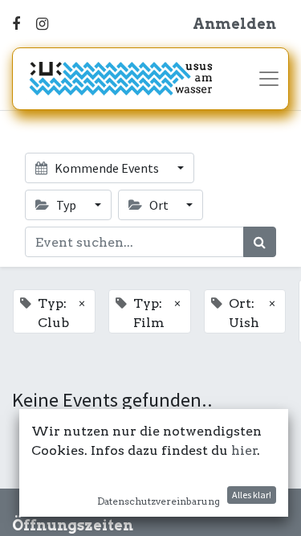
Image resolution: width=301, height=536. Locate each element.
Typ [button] (66, 205)
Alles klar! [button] (251, 495)
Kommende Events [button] (106, 168)
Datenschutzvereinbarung (158, 501)
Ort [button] (159, 205)
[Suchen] (259, 242)
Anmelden (234, 23)
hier (244, 450)
